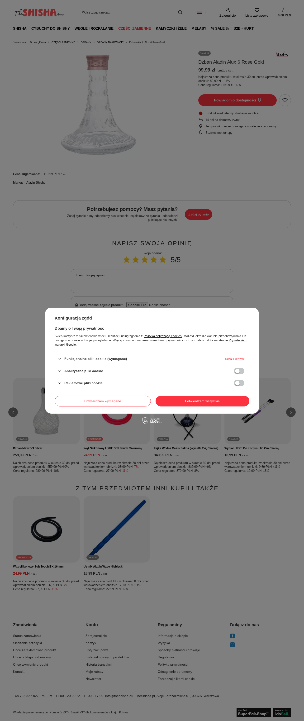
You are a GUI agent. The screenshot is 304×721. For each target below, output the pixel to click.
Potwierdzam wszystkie (202, 401)
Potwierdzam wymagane (102, 401)
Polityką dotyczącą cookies (163, 336)
